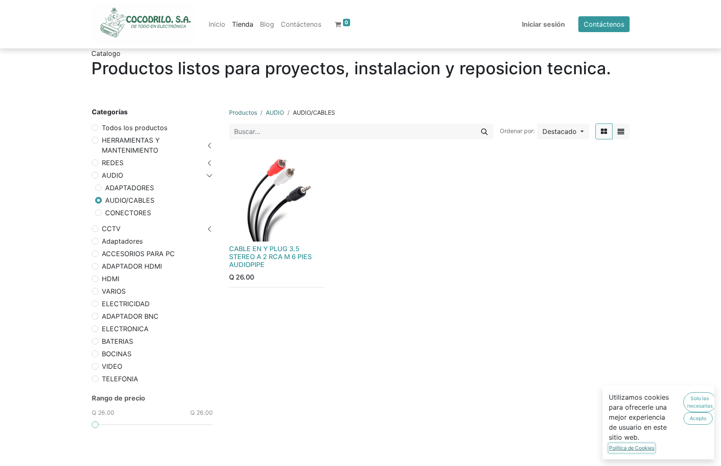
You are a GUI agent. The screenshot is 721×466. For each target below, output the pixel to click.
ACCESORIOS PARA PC (138, 253)
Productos (243, 112)
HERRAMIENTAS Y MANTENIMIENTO (131, 145)
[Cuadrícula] (604, 131)
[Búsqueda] (484, 131)
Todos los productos (134, 127)
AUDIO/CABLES (129, 200)
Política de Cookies (631, 448)
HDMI (110, 279)
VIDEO (112, 366)
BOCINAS (116, 354)
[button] (563, 131)
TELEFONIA (120, 379)
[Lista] (621, 131)
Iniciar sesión (543, 24)
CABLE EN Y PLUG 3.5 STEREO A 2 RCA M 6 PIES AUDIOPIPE (270, 256)
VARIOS (114, 291)
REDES (113, 163)
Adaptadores (122, 241)
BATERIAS (117, 341)
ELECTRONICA (125, 329)
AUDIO (112, 175)
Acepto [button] (698, 418)
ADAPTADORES (129, 188)
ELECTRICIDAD (126, 304)
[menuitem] (217, 24)
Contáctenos (604, 24)
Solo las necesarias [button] (700, 402)
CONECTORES (128, 213)
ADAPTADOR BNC (130, 316)
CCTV (111, 228)
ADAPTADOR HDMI (132, 266)
